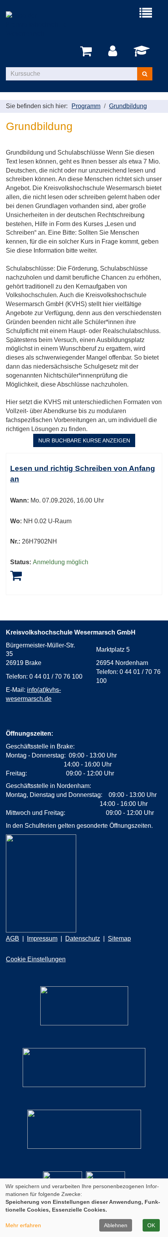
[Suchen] (144, 73)
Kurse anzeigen (84, 440)
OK (151, 1225)
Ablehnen (115, 1225)
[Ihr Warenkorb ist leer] (87, 51)
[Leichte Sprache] (84, 1005)
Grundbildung (128, 106)
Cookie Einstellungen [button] (36, 959)
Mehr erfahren (23, 1225)
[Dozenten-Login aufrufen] (143, 53)
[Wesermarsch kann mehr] (84, 1129)
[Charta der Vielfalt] (84, 1067)
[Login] (114, 51)
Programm (85, 106)
